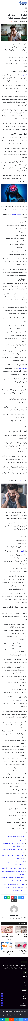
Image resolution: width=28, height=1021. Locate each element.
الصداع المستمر (23, 368)
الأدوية (24, 998)
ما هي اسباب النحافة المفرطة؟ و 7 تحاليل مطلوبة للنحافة (7, 936)
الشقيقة (19, 480)
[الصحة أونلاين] (22, 3)
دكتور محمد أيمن (23, 21)
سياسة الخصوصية (23, 982)
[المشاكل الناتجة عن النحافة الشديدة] (21, 929)
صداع (21, 700)
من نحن (25, 979)
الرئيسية (24, 11)
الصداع (25, 75)
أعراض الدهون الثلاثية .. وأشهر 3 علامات (22, 950)
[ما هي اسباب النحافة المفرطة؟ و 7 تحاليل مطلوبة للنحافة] (7, 929)
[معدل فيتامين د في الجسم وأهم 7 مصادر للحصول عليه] (7, 946)
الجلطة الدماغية (16, 214)
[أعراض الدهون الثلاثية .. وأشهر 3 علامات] (21, 945)
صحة (25, 1000)
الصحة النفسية (23, 1005)
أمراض (20, 11)
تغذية (25, 993)
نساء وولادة (23, 1003)
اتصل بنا (25, 985)
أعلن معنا (25, 976)
